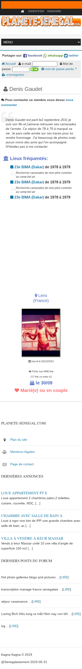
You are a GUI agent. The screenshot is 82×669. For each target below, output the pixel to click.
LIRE (64, 577)
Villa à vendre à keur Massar (32, 538)
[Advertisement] (41, 245)
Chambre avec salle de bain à (31, 515)
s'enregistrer (14, 74)
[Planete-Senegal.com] (41, 21)
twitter (73, 55)
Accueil (10, 63)
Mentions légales (22, 452)
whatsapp (55, 55)
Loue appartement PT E (24, 492)
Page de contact (22, 464)
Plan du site (18, 439)
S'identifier (36, 11)
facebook (34, 55)
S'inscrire (54, 11)
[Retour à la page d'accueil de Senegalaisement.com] (23, 11)
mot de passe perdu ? (60, 69)
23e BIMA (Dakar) (28, 167)
